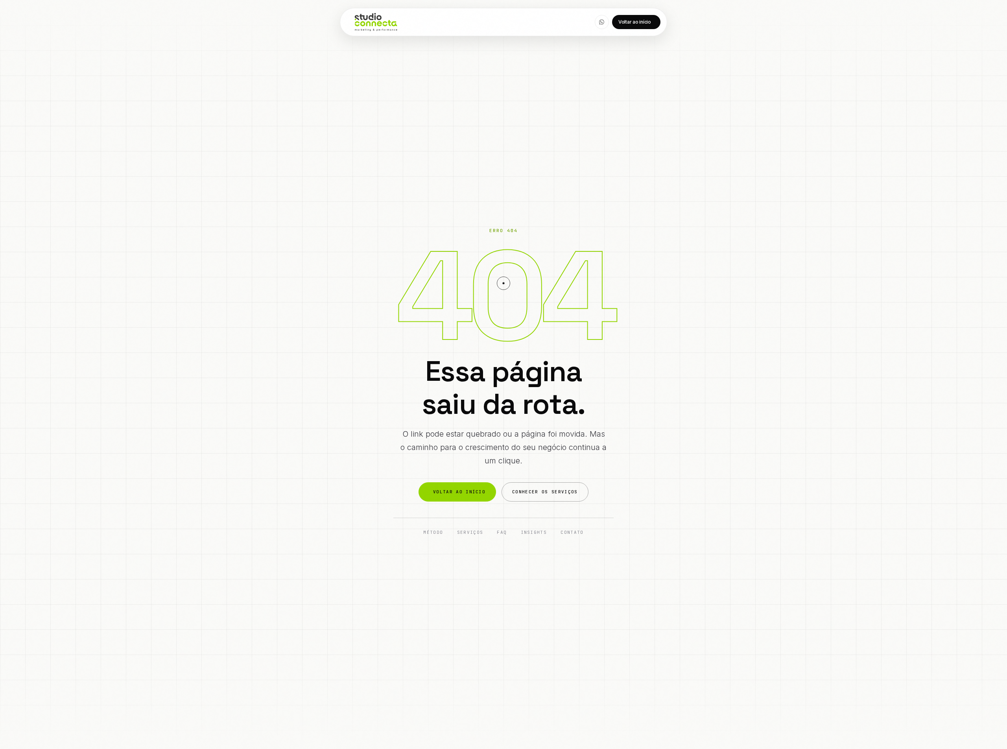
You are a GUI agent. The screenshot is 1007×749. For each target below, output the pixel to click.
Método (433, 532)
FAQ (502, 532)
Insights (534, 532)
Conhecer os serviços (544, 491)
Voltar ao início (634, 22)
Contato (572, 532)
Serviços (470, 532)
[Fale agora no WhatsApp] (602, 22)
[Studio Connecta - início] (376, 22)
